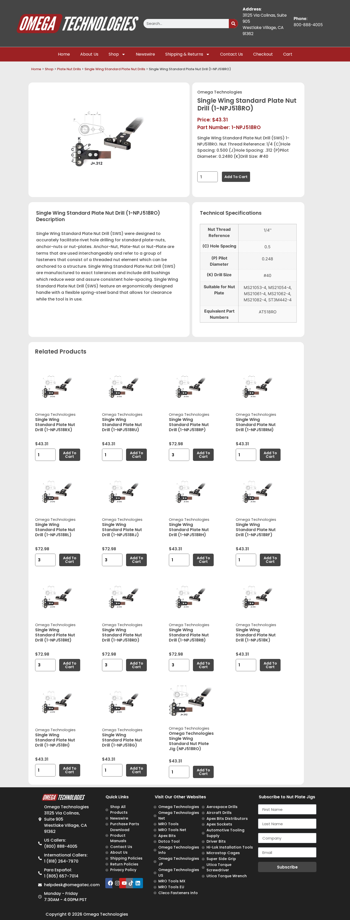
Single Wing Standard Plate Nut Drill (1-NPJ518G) (122, 740)
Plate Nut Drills (69, 69)
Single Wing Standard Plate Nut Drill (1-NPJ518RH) (189, 530)
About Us (89, 54)
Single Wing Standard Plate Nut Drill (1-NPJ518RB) (189, 635)
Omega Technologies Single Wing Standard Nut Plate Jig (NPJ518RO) (191, 741)
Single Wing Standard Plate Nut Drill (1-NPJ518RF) (256, 530)
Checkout (263, 54)
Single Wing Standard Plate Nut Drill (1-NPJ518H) (55, 740)
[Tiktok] (131, 883)
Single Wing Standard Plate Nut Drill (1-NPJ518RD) (122, 635)
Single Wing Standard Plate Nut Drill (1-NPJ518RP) (189, 425)
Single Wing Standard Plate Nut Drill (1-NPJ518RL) (55, 530)
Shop (114, 54)
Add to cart (236, 176)
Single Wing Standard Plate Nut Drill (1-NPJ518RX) (55, 425)
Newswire (145, 54)
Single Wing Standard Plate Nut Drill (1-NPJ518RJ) (122, 530)
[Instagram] (117, 883)
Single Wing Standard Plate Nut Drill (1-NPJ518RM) (256, 425)
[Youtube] (124, 883)
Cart (287, 54)
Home (64, 54)
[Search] (233, 23)
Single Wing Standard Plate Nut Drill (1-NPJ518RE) (55, 635)
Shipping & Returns (184, 54)
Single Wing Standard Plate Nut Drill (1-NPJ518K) (256, 635)
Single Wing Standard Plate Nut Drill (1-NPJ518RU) (122, 425)
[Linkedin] (138, 883)
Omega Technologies (219, 92)
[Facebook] (110, 883)
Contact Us (231, 54)
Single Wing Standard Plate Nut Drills (115, 69)
